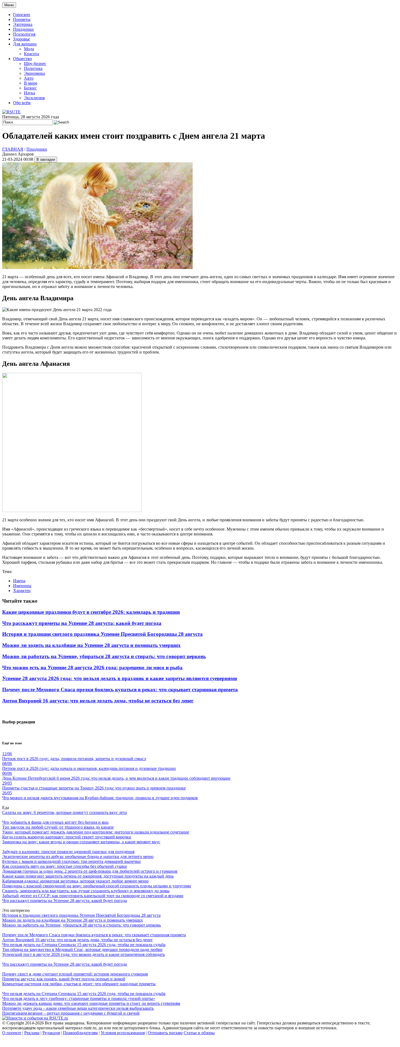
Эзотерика (22, 24)
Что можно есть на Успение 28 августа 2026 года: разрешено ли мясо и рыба (92, 667)
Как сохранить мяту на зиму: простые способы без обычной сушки (64, 866)
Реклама (31, 1032)
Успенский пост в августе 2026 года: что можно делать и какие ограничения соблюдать (83, 954)
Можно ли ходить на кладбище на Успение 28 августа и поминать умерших (91, 645)
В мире (30, 83)
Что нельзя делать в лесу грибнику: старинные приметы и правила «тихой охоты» (78, 998)
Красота (31, 53)
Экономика (34, 73)
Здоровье (21, 39)
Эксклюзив (34, 97)
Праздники (23, 29)
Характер (21, 590)
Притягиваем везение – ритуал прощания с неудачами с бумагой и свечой (71, 1013)
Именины (22, 585)
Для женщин (25, 44)
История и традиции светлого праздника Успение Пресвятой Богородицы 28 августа (102, 634)
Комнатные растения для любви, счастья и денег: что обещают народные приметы (79, 983)
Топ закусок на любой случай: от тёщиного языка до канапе (58, 827)
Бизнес (30, 88)
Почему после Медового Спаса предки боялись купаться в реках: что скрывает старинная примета (120, 689)
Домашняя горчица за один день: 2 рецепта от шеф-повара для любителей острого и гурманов (89, 871)
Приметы (21, 19)
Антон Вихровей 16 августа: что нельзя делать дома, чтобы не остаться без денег (98, 701)
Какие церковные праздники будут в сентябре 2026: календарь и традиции (91, 612)
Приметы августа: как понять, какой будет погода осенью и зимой (63, 979)
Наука (29, 93)
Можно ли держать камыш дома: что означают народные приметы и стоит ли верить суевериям (91, 1003)
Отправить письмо (165, 1032)
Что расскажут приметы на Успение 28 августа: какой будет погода (81, 623)
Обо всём (21, 102)
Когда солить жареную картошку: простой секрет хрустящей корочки (66, 837)
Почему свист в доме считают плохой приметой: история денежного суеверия (75, 974)
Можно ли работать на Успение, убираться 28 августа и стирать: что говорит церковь (104, 656)
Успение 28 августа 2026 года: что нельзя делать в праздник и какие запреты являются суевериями (119, 678)
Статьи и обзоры (199, 1032)
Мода (29, 49)
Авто (28, 78)
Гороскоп (21, 14)
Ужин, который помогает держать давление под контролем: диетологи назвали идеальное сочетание (95, 832)
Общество (22, 58)
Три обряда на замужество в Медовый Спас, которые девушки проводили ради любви (82, 949)
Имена (19, 580)
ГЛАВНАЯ (12, 149)
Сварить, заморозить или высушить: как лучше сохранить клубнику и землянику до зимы (86, 890)
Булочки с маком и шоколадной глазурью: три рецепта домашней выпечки (71, 861)
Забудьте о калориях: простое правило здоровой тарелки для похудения (68, 851)
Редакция (51, 1032)
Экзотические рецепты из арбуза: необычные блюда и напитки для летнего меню (77, 856)
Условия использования (123, 1032)
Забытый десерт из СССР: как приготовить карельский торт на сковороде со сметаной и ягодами (92, 895)
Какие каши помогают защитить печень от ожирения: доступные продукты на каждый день (88, 876)
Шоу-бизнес (35, 63)
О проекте (11, 1032)
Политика (33, 68)
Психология (24, 34)
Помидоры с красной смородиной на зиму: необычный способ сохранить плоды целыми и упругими (96, 886)
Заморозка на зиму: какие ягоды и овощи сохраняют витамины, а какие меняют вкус (81, 842)
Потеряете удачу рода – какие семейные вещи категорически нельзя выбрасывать (78, 1008)
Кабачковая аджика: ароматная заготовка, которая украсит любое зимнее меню (75, 881)
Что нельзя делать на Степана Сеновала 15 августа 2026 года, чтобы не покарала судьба (83, 944)
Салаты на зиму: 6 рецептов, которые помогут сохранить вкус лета (64, 812)
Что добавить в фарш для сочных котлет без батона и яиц (55, 822)
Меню (9, 5)
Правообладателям (80, 1032)
